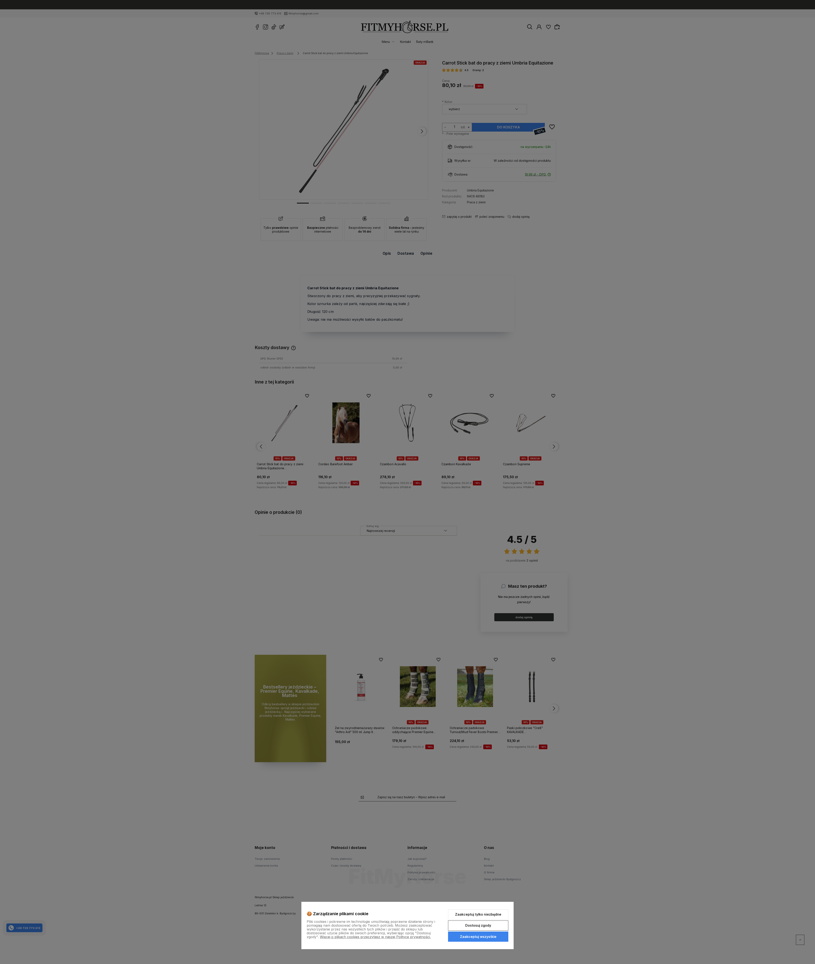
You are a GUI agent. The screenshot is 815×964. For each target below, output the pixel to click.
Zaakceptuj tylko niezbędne (478, 914)
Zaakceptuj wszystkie (478, 936)
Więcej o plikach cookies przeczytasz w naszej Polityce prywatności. (375, 937)
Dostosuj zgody (478, 925)
